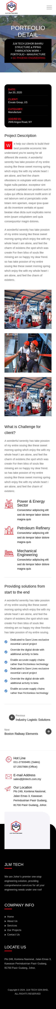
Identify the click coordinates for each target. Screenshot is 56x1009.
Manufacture (14, 112)
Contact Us (13, 934)
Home (10, 916)
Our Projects (14, 930)
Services (12, 925)
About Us (12, 921)
